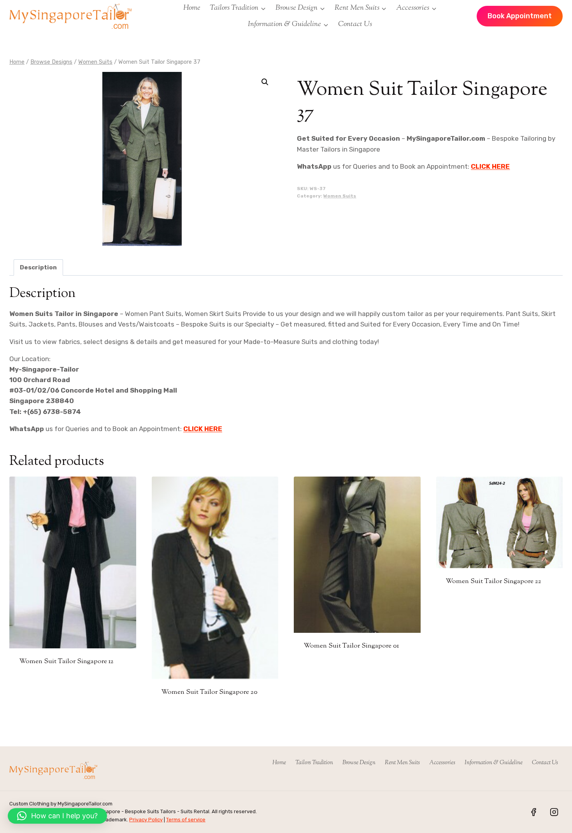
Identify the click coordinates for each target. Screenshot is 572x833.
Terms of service (185, 820)
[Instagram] (554, 812)
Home (191, 8)
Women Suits (339, 196)
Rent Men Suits (402, 763)
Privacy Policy (146, 820)
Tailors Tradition (314, 763)
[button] (265, 82)
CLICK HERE (490, 166)
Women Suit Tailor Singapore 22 (493, 581)
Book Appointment (520, 16)
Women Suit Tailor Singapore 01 (351, 646)
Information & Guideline (494, 763)
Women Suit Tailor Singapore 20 (209, 692)
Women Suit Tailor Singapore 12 (66, 661)
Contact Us (355, 24)
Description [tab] (38, 267)
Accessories (442, 763)
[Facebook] (533, 812)
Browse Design (358, 763)
